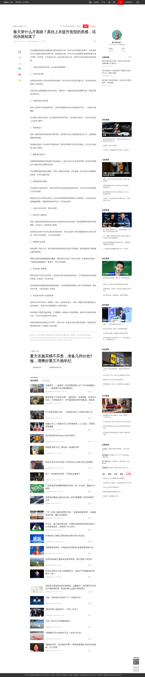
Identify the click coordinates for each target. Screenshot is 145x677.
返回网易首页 (37, 367)
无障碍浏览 (18, 2)
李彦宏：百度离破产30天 (110, 496)
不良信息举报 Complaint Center (88, 675)
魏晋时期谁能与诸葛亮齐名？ (112, 491)
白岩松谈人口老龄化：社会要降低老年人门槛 (117, 483)
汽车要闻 (105, 396)
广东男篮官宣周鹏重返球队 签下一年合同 (115, 249)
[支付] (109, 2)
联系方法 (58, 675)
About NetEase (45, 675)
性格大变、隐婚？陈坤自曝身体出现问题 (115, 284)
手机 (115, 474)
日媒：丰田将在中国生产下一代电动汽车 (63, 597)
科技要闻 (105, 349)
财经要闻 (105, 305)
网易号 (21, 26)
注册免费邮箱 (128, 2)
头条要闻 (105, 160)
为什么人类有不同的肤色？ (111, 487)
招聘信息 (64, 675)
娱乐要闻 (105, 259)
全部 (129, 57)
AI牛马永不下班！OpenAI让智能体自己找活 (116, 375)
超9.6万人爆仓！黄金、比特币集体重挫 (115, 329)
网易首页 (6, 2)
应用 (11, 2)
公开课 (128, 474)
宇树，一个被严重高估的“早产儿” (113, 324)
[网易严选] (103, 2)
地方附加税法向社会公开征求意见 (60, 435)
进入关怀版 (26, 2)
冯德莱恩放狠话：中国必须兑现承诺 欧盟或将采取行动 (69, 547)
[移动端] (90, 2)
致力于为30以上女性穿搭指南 (117, 44)
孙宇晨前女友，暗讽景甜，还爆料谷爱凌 (115, 295)
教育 (121, 474)
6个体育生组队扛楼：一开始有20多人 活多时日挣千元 (69, 412)
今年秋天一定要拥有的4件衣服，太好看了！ (116, 150)
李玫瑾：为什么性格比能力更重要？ (114, 478)
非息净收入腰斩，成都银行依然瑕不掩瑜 (115, 333)
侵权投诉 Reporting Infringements (112, 675)
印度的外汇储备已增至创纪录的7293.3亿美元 (65, 536)
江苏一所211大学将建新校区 (57, 621)
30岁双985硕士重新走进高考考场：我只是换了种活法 (68, 559)
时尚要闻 (105, 120)
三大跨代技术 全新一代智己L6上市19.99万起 (117, 421)
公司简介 (52, 675)
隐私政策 (76, 675)
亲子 (103, 474)
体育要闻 (105, 210)
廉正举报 (99, 675)
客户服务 (70, 675)
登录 (120, 2)
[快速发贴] (20, 52)
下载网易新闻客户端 (55, 367)
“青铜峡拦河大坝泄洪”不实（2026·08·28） (63, 633)
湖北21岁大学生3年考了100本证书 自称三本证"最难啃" (69, 462)
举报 (94, 41)
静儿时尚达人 (35, 41)
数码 (109, 474)
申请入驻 (92, 26)
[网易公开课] (96, 2)
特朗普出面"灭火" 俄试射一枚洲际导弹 (62, 447)
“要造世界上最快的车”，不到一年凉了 (61, 609)
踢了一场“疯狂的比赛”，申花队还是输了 (62, 474)
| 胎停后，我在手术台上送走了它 (115, 467)
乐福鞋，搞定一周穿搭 (110, 145)
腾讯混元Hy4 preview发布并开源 (113, 379)
